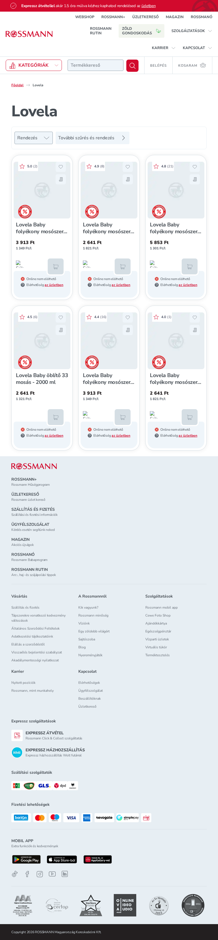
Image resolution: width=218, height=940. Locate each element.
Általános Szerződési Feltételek (35, 628)
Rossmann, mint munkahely (32, 690)
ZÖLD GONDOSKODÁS (137, 31)
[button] (191, 30)
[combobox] (95, 65)
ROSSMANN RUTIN (101, 31)
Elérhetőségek (89, 682)
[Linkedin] (64, 873)
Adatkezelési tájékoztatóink (32, 636)
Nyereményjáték (90, 655)
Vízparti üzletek (157, 639)
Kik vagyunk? (88, 607)
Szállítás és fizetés (25, 607)
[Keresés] (132, 66)
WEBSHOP (84, 17)
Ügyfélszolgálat (90, 690)
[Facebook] (27, 874)
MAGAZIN (175, 17)
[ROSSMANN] (34, 466)
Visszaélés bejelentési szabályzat (36, 652)
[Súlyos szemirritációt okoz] (19, 264)
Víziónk (84, 623)
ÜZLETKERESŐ (145, 17)
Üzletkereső (87, 706)
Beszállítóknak (89, 698)
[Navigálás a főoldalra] (29, 34)
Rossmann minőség (93, 615)
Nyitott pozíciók (23, 682)
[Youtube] (52, 874)
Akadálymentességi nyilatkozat (35, 660)
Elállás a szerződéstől (28, 644)
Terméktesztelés (157, 655)
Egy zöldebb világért (94, 631)
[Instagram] (39, 874)
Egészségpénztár (158, 631)
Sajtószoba (86, 639)
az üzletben (54, 285)
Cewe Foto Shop (158, 615)
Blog (82, 647)
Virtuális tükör (156, 647)
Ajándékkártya (156, 623)
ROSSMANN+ (113, 17)
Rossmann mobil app (161, 607)
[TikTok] (14, 874)
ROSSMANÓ (201, 17)
